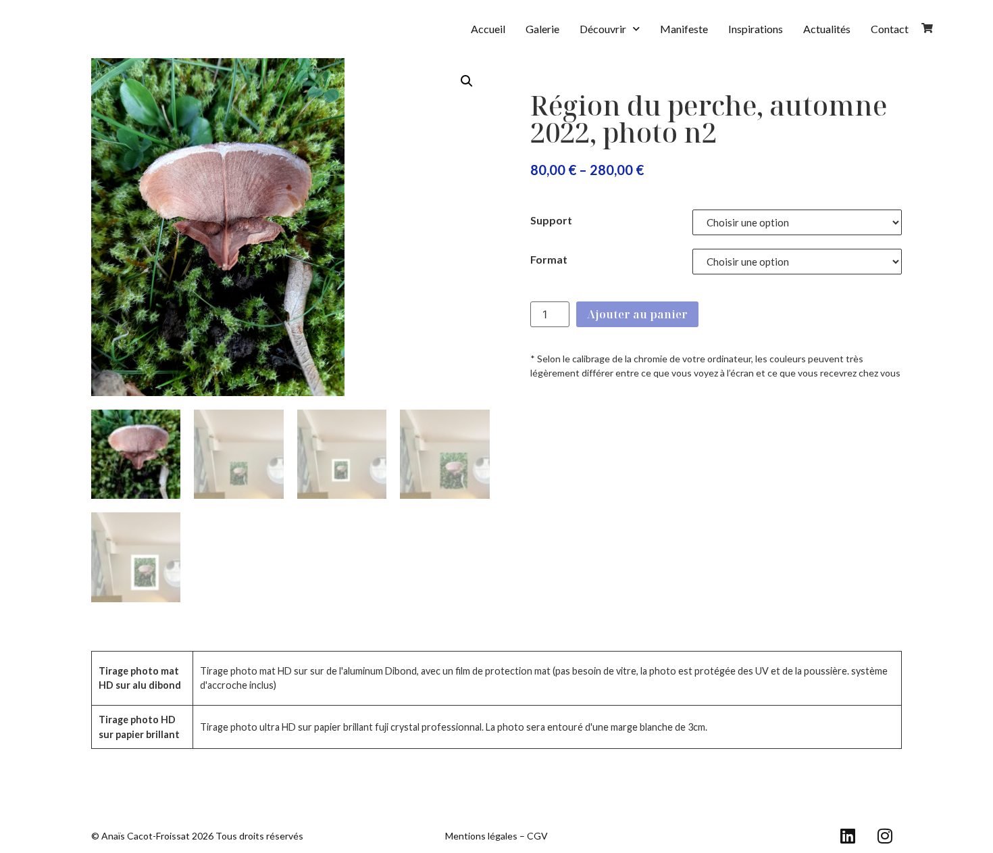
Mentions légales (481, 836)
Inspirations (755, 28)
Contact (890, 28)
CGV (537, 836)
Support (551, 220)
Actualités (826, 28)
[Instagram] (885, 836)
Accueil (488, 28)
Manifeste (684, 28)
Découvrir (603, 28)
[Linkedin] (848, 836)
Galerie (542, 28)
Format (548, 259)
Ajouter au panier (637, 314)
